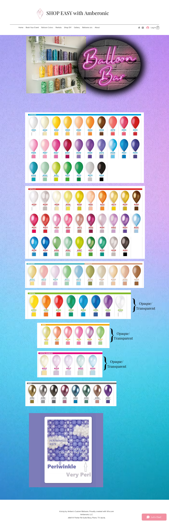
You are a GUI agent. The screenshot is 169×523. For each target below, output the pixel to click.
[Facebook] (139, 27)
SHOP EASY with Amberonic (77, 13)
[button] (157, 27)
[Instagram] (143, 27)
